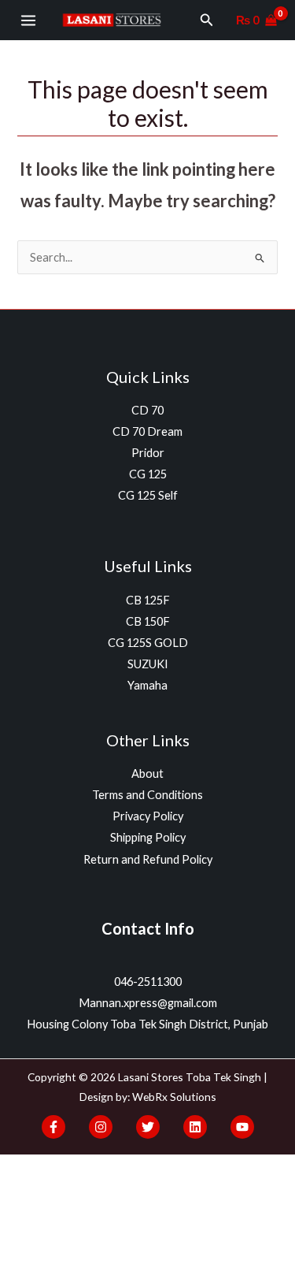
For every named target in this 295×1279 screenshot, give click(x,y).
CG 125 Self (148, 495)
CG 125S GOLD (148, 642)
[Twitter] (148, 1127)
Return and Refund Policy (147, 859)
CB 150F (148, 621)
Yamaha (147, 685)
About (147, 773)
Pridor (147, 452)
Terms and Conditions (147, 794)
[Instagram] (100, 1127)
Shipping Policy (148, 837)
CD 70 (147, 410)
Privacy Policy (147, 816)
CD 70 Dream (147, 431)
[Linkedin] (195, 1127)
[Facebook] (53, 1127)
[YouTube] (242, 1127)
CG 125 (148, 474)
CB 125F (148, 600)
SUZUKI (147, 664)
